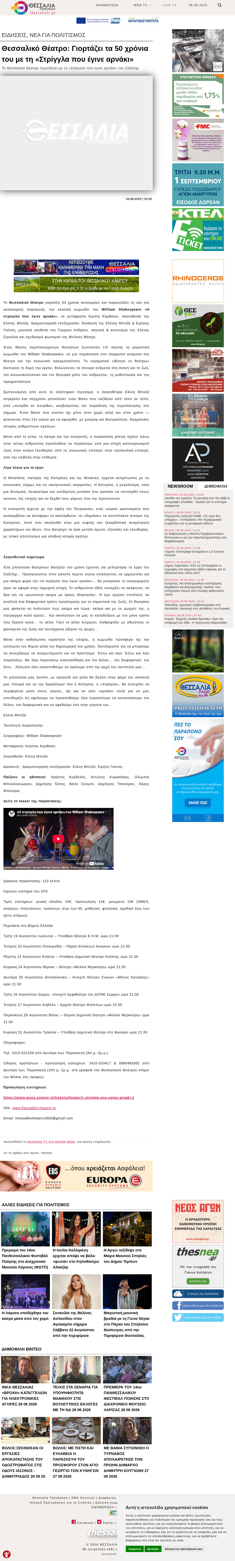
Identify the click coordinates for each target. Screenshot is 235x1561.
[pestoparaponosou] (198, 770)
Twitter (108, 1522)
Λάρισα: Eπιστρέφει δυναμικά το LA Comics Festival (194, 552)
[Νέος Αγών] (198, 1221)
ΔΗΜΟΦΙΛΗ (215, 486)
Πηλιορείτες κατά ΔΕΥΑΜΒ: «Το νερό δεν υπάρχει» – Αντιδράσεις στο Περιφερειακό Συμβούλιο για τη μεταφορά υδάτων (193, 518)
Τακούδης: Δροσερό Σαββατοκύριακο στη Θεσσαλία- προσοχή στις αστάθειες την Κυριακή (197, 605)
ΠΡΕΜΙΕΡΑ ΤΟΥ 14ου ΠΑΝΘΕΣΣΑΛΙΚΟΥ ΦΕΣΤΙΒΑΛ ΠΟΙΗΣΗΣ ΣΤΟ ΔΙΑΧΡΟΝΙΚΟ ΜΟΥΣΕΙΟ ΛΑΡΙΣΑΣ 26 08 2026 (126, 1398)
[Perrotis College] (198, 415)
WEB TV (141, 5)
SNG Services (83, 1497)
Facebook (84, 1522)
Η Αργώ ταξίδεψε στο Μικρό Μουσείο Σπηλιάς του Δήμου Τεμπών (125, 1256)
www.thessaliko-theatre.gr (34, 1108)
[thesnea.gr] (198, 1266)
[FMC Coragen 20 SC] (198, 140)
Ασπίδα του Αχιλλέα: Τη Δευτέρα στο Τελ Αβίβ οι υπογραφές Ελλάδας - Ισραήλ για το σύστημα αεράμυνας (197, 500)
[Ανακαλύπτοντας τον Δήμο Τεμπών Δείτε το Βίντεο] (198, 50)
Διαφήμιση (107, 1497)
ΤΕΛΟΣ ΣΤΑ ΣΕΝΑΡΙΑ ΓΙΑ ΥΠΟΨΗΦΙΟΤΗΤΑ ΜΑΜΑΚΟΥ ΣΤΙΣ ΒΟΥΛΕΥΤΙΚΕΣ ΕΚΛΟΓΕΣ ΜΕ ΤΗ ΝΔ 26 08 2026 (75, 1398)
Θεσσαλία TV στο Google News (51, 1141)
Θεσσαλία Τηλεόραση (50, 1497)
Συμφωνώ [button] (135, 1548)
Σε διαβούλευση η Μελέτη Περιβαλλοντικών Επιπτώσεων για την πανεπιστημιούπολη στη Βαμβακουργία (195, 536)
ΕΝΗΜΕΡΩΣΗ (107, 5)
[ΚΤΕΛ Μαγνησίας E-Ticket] (198, 229)
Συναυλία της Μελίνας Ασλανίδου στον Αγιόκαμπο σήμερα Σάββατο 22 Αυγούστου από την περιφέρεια (73, 1324)
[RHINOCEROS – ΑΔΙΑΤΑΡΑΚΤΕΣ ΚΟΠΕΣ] (198, 281)
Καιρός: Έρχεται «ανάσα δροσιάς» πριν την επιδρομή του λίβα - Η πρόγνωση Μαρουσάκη (196, 619)
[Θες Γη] (198, 325)
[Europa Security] (76, 1176)
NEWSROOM (180, 486)
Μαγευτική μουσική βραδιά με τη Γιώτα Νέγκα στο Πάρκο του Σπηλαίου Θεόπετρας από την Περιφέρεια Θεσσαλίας (126, 1324)
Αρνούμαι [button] (153, 1548)
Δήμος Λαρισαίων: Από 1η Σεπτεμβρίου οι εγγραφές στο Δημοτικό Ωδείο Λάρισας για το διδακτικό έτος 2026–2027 (195, 568)
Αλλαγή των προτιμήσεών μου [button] (183, 1548)
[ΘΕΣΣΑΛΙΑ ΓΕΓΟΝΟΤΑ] (76, 267)
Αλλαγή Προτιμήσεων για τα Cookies (61, 1502)
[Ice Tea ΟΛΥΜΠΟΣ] (198, 650)
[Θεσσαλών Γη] (76, 284)
